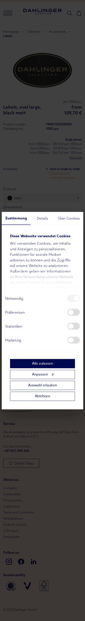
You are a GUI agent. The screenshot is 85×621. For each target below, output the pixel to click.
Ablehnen (42, 396)
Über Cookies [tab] (69, 218)
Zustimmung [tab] (16, 218)
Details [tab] (42, 218)
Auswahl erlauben (42, 385)
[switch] (73, 312)
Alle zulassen (42, 363)
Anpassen (40, 374)
